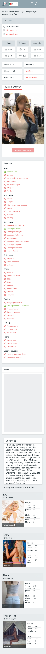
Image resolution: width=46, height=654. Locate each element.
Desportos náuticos (14, 357)
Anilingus (10, 318)
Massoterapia (12, 238)
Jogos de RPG (12, 288)
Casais (9, 208)
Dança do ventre (13, 262)
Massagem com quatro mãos (18, 241)
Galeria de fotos (13, 87)
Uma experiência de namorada (18, 306)
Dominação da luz (13, 276)
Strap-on (10, 285)
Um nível (10, 175)
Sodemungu (19, 11)
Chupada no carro (13, 312)
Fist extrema (11, 332)
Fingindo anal (12, 329)
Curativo (10, 292)
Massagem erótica (14, 229)
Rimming (10, 218)
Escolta (9, 199)
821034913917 (13, 26)
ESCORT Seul (7, 11)
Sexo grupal (11, 181)
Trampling (10, 295)
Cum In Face (11, 346)
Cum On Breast (12, 343)
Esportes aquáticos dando (16, 354)
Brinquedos (11, 188)
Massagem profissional (15, 225)
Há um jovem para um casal (17, 205)
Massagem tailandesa (15, 235)
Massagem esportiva (14, 244)
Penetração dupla (13, 185)
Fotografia (10, 202)
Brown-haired (31, 77)
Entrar (36, 3)
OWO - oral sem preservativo (17, 178)
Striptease (10, 258)
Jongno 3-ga (31, 11)
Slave (9, 282)
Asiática (29, 71)
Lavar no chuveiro (13, 211)
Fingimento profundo (14, 309)
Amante (10, 273)
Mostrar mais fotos (23, 150)
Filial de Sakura (12, 251)
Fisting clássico (12, 326)
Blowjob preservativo (14, 302)
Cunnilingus (11, 315)
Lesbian (10, 265)
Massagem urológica (14, 232)
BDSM (9, 279)
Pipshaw (10, 214)
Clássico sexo (12, 172)
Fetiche (9, 191)
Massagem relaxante (14, 248)
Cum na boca (11, 340)
